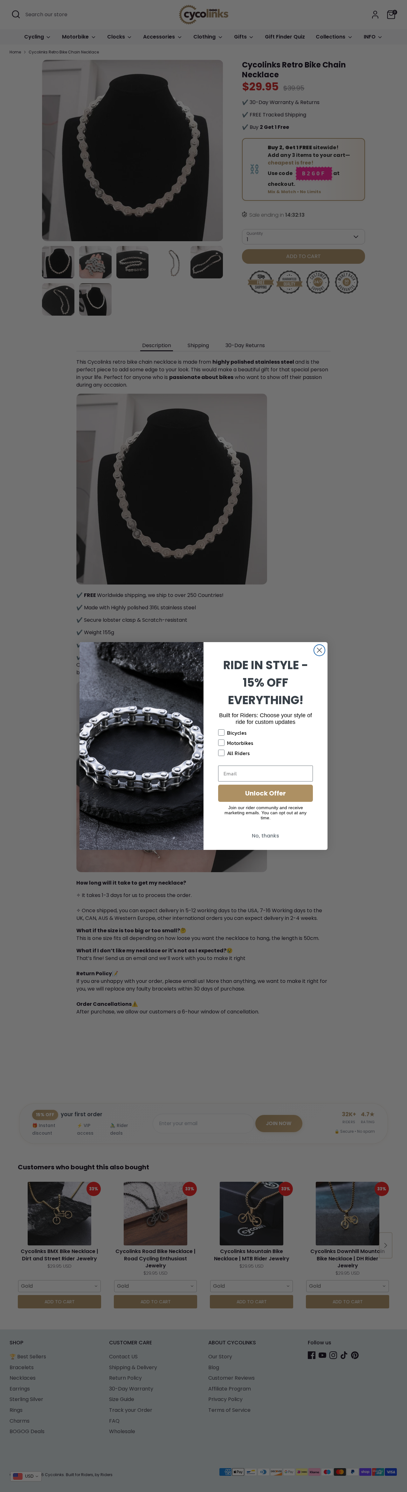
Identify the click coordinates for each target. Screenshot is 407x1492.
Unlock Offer (265, 793)
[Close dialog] (319, 650)
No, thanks (265, 835)
